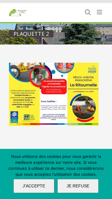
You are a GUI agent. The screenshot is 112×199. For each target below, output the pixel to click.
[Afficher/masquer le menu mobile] (100, 12)
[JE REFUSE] (105, 174)
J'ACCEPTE (34, 185)
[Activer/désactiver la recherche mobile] (88, 12)
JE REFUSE (78, 185)
